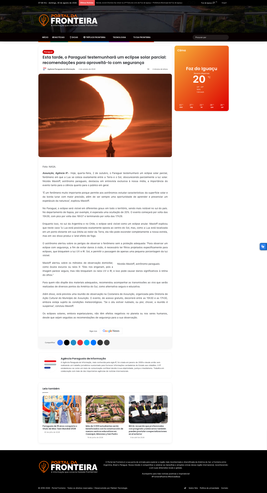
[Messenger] (93, 342)
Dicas (74, 37)
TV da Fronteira (141, 37)
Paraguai (48, 52)
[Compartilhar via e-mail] (100, 342)
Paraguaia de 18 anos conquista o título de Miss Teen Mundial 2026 (60, 427)
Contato (224, 488)
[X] (67, 342)
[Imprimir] (107, 342)
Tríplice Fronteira (95, 37)
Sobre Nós (193, 488)
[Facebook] (60, 342)
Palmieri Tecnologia (119, 488)
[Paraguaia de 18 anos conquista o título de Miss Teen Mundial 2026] (62, 409)
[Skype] (87, 342)
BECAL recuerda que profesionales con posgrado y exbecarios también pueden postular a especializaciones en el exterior (148, 430)
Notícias (60, 37)
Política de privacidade (209, 488)
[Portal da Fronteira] (68, 20)
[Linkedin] (73, 342)
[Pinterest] (80, 342)
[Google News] (111, 331)
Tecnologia (119, 37)
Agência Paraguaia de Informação (61, 69)
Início (45, 37)
